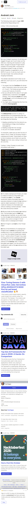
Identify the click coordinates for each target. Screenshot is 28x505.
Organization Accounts (8, 488)
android (3, 18)
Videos (21, 484)
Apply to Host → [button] (6, 473)
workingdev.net (16, 8)
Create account (22, 2)
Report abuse (19, 328)
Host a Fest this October (10, 463)
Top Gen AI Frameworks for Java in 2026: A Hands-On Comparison (13, 354)
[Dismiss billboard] (26, 490)
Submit (6, 324)
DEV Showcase (17, 488)
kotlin (9, 18)
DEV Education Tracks (6, 486)
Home (5, 484)
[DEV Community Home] (5, 2)
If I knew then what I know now (9, 420)
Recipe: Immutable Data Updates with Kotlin (12, 414)
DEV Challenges (11, 484)
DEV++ (17, 484)
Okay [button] (4, 502)
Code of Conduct (10, 328)
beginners (20, 18)
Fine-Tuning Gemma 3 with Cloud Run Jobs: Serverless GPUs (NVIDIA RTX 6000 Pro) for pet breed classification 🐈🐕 (13, 287)
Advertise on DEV (22, 486)
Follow (14, 387)
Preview (13, 324)
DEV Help (15, 486)
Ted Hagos (7, 5)
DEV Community (6, 479)
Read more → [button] (5, 309)
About (23, 488)
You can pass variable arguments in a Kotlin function (12, 426)
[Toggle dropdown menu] (26, 266)
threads (14, 18)
